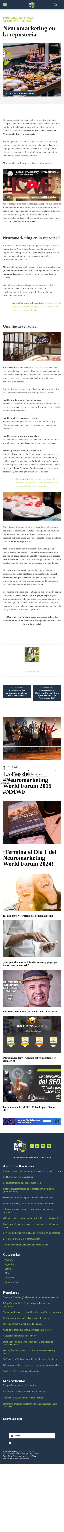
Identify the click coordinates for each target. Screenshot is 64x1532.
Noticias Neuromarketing (18, 19)
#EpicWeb (6, 1458)
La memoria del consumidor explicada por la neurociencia (17, 693)
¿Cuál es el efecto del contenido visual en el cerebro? (28, 1330)
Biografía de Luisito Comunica (19, 1385)
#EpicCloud (14, 1458)
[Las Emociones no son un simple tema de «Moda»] (32, 988)
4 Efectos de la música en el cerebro (20, 1335)
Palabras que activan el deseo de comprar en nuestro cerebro (31, 1365)
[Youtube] (49, 1146)
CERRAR (5, 783)
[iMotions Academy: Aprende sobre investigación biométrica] (32, 1034)
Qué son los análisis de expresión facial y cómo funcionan (30, 1359)
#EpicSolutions (24, 1458)
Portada (10, 18)
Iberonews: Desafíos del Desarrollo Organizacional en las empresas (30, 1405)
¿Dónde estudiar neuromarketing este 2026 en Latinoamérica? (32, 1218)
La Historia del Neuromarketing (18, 1177)
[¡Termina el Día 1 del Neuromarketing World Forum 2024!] (32, 822)
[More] (55, 110)
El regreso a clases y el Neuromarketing (21, 1238)
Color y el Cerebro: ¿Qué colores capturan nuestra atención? (31, 1297)
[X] (43, 1146)
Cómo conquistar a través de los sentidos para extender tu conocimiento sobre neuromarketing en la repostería (37, 482)
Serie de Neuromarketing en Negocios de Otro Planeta (28, 1197)
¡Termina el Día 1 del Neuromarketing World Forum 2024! (29, 858)
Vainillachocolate (40, 367)
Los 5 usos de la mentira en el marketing (22, 1371)
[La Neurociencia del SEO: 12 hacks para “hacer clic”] (32, 1083)
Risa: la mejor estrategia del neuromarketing (28, 915)
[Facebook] (32, 1146)
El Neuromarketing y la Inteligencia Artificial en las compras (31, 1233)
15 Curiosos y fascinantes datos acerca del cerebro (26, 1318)
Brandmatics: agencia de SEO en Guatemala (24, 1391)
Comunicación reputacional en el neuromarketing (26, 1244)
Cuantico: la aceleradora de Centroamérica (23, 1397)
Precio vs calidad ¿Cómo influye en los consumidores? (28, 1203)
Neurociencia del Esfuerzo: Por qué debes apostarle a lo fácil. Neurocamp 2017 (47, 694)
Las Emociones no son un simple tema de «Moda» (30, 1011)
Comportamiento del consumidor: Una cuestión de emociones (32, 1312)
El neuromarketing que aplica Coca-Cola (22, 1183)
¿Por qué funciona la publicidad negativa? (22, 1324)
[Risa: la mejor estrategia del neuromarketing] (32, 892)
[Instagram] (37, 1146)
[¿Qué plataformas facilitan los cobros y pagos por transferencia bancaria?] (32, 938)
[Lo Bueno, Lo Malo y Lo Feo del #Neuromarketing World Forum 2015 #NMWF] (32, 738)
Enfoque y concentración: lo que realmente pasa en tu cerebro (32, 1171)
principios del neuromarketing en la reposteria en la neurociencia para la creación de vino (36, 306)
